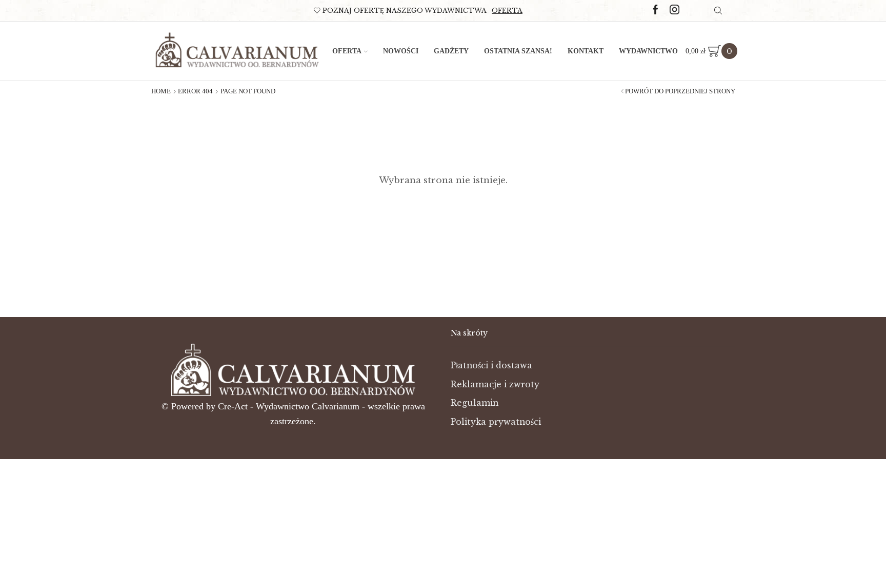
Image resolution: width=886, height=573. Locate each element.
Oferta (507, 10)
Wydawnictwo (648, 51)
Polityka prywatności (496, 422)
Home (161, 91)
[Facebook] (655, 10)
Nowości (400, 51)
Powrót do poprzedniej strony (680, 91)
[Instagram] (674, 10)
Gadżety (451, 51)
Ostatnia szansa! (518, 51)
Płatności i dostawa (491, 365)
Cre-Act (234, 406)
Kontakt (585, 51)
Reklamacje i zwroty (495, 384)
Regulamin (474, 403)
